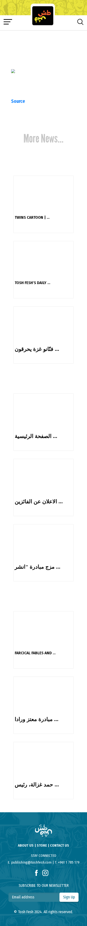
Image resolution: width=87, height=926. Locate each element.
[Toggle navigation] (8, 21)
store (42, 845)
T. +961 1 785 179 (67, 862)
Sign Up (69, 897)
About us (26, 845)
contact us (59, 845)
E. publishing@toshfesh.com (29, 862)
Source (18, 101)
